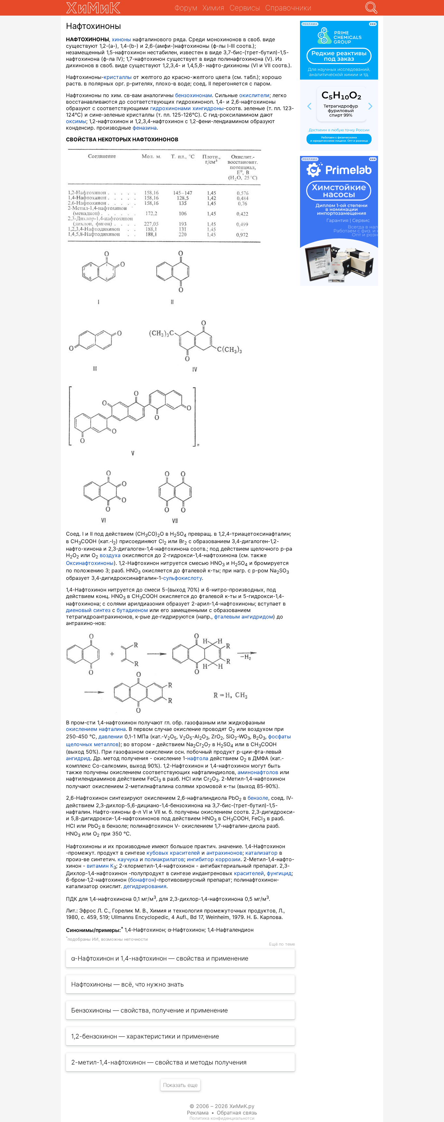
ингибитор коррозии (214, 859)
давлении (110, 736)
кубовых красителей (173, 852)
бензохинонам (193, 95)
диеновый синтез (88, 610)
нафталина (112, 729)
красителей (249, 873)
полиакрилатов (164, 859)
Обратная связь (237, 1112)
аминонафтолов (258, 772)
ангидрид (78, 758)
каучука (128, 859)
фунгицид (279, 873)
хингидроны (208, 108)
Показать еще (180, 1085)
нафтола (197, 758)
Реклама (198, 1112)
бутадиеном (132, 610)
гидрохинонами (170, 108)
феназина (145, 127)
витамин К (100, 865)
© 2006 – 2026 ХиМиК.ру (222, 1106)
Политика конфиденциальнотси (222, 1118)
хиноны (121, 39)
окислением (81, 729)
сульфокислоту (182, 578)
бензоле (258, 798)
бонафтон (142, 879)
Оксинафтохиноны (90, 563)
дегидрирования (145, 886)
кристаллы (118, 77)
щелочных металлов (92, 744)
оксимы (76, 121)
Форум (186, 7)
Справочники (288, 7)
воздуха (110, 555)
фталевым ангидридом (243, 616)
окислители (254, 95)
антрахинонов (224, 852)
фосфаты (279, 736)
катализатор (261, 852)
